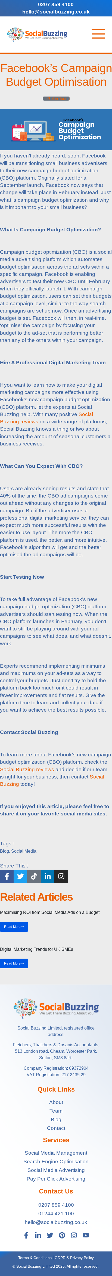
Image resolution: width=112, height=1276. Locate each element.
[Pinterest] (62, 1235)
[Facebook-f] (26, 1235)
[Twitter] (50, 1235)
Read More (12, 927)
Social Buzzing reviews (27, 769)
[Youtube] (86, 1235)
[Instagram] (74, 1235)
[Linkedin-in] (38, 1235)
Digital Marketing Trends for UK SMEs (36, 949)
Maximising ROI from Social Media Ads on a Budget (49, 912)
